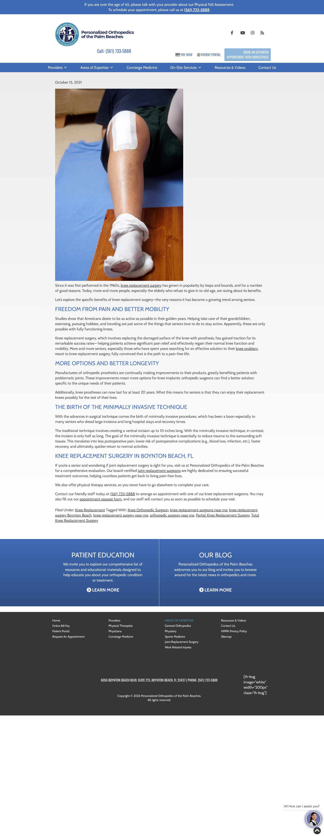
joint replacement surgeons (159, 470)
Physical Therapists (121, 626)
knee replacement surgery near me (120, 515)
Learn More (105, 590)
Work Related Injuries (178, 647)
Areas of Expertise (94, 67)
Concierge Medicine (142, 67)
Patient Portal (210, 54)
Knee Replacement (90, 510)
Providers (55, 67)
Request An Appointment (68, 636)
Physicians (115, 631)
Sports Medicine (175, 636)
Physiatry (170, 631)
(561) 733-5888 (118, 51)
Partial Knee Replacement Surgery (223, 515)
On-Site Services (183, 67)
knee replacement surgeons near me (198, 510)
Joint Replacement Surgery (181, 642)
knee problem (247, 348)
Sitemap (226, 636)
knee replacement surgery (141, 285)
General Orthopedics (178, 626)
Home (56, 620)
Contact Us (267, 67)
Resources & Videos (230, 67)
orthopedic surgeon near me (172, 515)
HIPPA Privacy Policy (234, 631)
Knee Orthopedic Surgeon (148, 510)
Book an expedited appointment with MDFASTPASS (247, 54)
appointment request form (101, 499)
